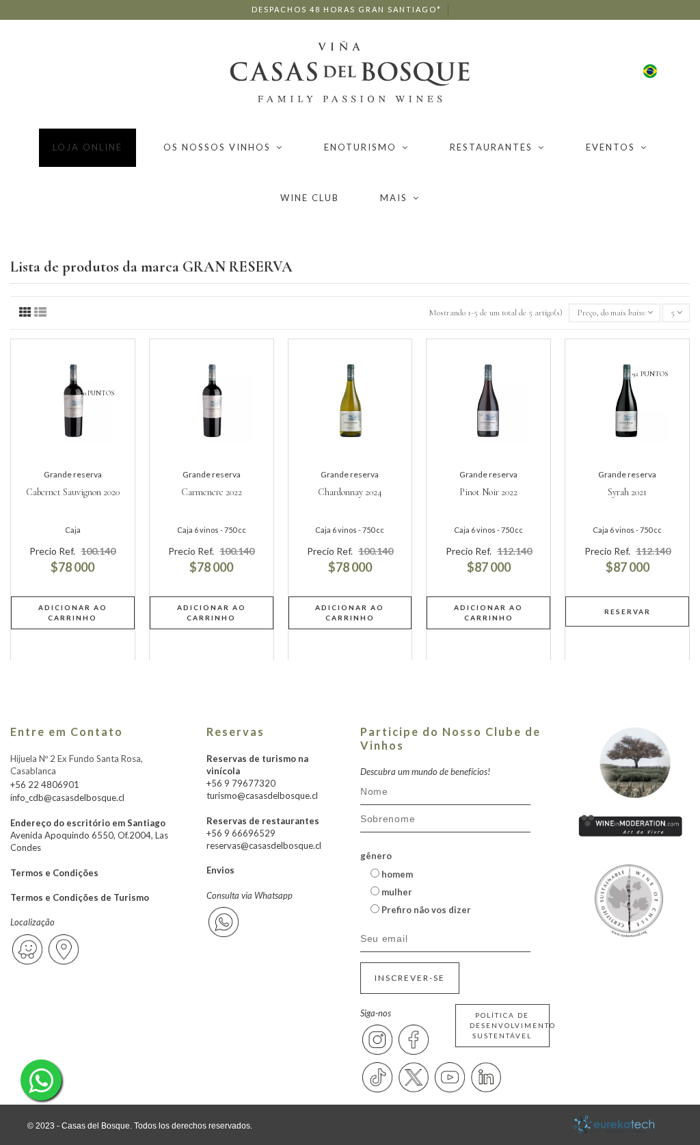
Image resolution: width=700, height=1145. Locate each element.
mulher (395, 891)
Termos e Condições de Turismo (79, 897)
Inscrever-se (410, 978)
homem (396, 874)
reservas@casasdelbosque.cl (263, 845)
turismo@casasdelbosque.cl (262, 795)
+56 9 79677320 (240, 783)
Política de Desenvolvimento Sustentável (510, 1025)
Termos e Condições (54, 872)
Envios (220, 870)
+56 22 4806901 (44, 784)
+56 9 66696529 (240, 833)
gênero (376, 855)
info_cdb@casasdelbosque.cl (67, 797)
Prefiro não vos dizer (425, 909)
